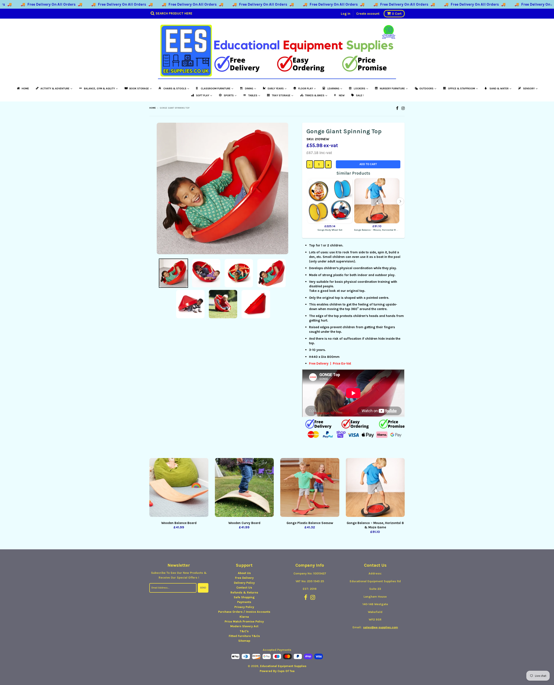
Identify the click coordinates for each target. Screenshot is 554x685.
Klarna (244, 617)
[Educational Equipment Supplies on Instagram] (403, 108)
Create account (367, 14)
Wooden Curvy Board (244, 523)
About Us (244, 573)
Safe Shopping (244, 597)
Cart (396, 14)
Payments (244, 602)
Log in (345, 14)
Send (203, 587)
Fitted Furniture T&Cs (244, 636)
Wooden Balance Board (178, 523)
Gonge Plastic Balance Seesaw (310, 523)
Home (152, 108)
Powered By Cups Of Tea (277, 671)
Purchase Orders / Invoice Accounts (244, 612)
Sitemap (244, 641)
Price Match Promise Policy (244, 621)
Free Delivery (244, 578)
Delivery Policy (244, 583)
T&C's (244, 631)
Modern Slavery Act (244, 626)
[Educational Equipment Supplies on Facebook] (397, 108)
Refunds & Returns (244, 592)
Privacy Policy (244, 607)
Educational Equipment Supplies (283, 666)
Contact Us (244, 587)
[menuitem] (22, 88)
